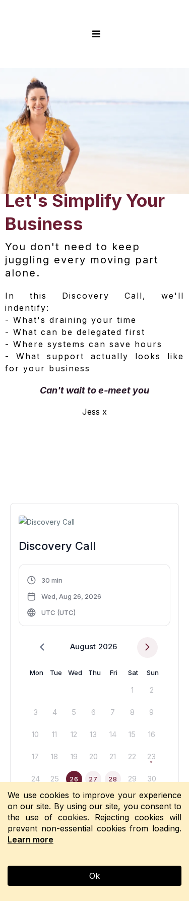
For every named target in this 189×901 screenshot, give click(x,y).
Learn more (30, 839)
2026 (107, 646)
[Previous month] (42, 647)
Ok (94, 876)
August (83, 646)
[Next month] (147, 647)
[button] (94, 34)
